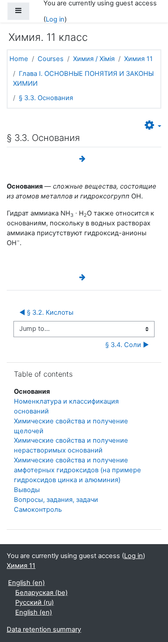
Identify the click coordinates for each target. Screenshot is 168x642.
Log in (55, 19)
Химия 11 (138, 59)
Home (18, 59)
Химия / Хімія (94, 59)
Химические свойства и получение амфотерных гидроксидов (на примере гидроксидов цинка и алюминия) (77, 470)
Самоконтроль (38, 510)
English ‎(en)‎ (26, 583)
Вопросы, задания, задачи (56, 500)
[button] (153, 125)
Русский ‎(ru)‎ (34, 602)
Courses (51, 59)
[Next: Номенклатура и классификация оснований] (84, 159)
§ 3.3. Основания (46, 98)
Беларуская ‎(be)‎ (41, 593)
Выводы (27, 490)
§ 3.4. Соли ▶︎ (127, 345)
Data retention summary (44, 629)
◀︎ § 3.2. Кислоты (47, 312)
